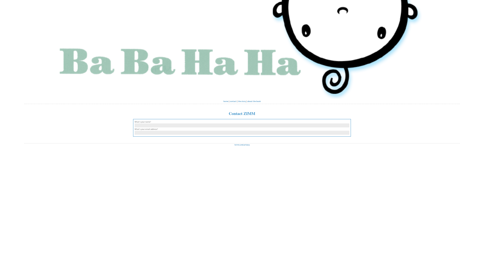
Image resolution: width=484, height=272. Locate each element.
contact (233, 101)
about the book (254, 101)
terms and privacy (242, 144)
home (225, 101)
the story (242, 101)
